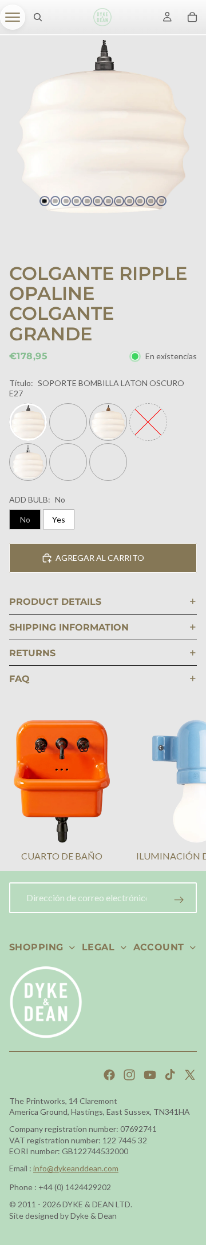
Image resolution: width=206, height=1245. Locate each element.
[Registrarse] (179, 900)
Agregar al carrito (100, 558)
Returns (32, 653)
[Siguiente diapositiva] (183, 792)
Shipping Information (69, 627)
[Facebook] (109, 1075)
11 (151, 201)
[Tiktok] (170, 1075)
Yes (58, 519)
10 (140, 201)
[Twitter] (190, 1075)
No (25, 519)
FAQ (19, 678)
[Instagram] (129, 1075)
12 (161, 201)
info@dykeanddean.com (75, 1168)
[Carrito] (192, 17)
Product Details (55, 601)
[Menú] (12, 17)
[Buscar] (37, 17)
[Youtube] (150, 1075)
